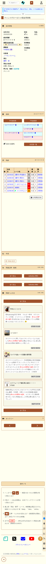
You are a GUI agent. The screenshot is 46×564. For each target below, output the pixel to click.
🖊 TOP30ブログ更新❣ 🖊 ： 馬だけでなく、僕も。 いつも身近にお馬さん (23, 10)
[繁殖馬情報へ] (15, 125)
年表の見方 (11, 261)
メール (25, 554)
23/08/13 (10, 181)
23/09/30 (10, 178)
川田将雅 (40, 178)
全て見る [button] (13, 276)
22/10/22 (10, 184)
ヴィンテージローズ (11, 133)
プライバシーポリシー (23, 545)
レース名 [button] (17, 171)
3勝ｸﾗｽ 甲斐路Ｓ (20, 175)
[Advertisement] (23, 91)
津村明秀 (40, 175)
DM (18, 554)
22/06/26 (10, 191)
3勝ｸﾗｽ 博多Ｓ (19, 181)
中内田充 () (8, 49)
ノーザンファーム (10, 56)
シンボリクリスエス (30, 125)
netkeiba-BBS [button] (33, 276)
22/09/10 (10, 187)
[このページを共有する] (3, 559)
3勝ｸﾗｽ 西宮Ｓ (19, 178)
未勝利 (16, 187)
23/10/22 (10, 175)
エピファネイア (9, 125)
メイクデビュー (21, 191)
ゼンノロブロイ (29, 133)
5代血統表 (12, 121)
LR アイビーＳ (21, 184)
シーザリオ (27, 129)
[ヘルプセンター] (40, 538)
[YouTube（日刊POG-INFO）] (31, 538)
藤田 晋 (7, 61)
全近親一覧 (33, 144)
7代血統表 (33, 121)
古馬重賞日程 (37, 197)
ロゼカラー (27, 137)
